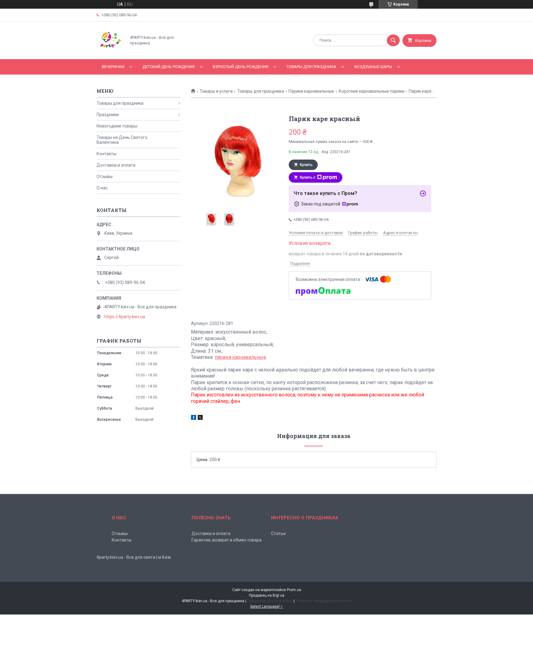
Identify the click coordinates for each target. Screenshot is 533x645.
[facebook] (193, 418)
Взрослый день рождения (240, 66)
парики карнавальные (240, 357)
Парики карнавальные (311, 91)
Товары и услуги (216, 91)
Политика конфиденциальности (323, 601)
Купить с (308, 177)
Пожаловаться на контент (270, 601)
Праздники (108, 114)
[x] (200, 418)
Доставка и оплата (116, 165)
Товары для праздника (311, 66)
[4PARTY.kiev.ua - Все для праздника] (110, 51)
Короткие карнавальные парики (371, 91)
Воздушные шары (373, 66)
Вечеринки (113, 66)
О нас (102, 187)
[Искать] (393, 40)
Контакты (106, 153)
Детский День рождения (169, 66)
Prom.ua (294, 590)
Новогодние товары (117, 126)
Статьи (278, 533)
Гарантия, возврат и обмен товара (227, 540)
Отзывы (105, 176)
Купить (306, 165)
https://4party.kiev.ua (124, 316)
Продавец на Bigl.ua (266, 595)
